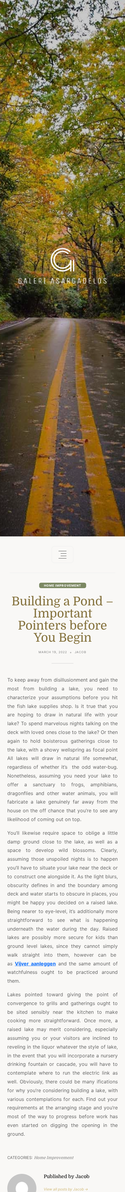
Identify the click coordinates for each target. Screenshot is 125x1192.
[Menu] (62, 554)
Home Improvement (62, 585)
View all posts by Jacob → (66, 1189)
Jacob (80, 652)
